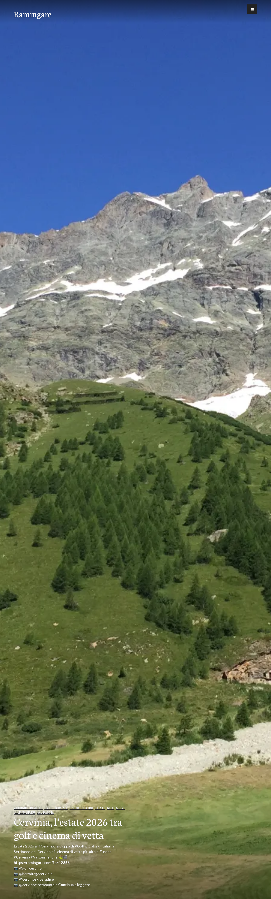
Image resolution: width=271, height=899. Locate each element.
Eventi (100, 808)
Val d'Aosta (46, 812)
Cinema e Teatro (81, 808)
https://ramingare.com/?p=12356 (42, 862)
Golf (110, 808)
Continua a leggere (74, 884)
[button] (252, 9)
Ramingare (32, 14)
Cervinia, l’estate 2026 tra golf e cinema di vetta (68, 828)
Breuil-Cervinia (56, 808)
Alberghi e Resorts (28, 808)
